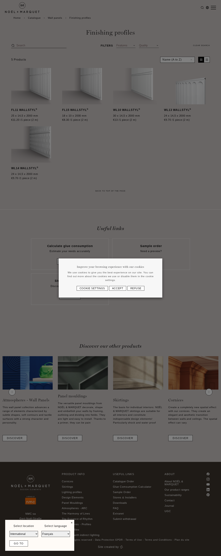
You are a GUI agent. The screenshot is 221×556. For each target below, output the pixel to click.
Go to (19, 543)
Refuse (136, 288)
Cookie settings (92, 288)
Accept (117, 288)
